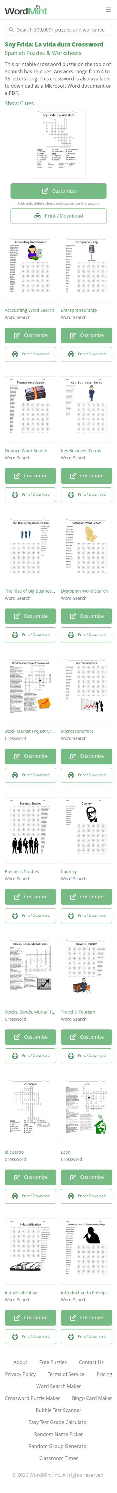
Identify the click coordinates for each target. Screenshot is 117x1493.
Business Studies (22, 871)
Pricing (104, 1374)
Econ (65, 1152)
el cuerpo (14, 1152)
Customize (63, 191)
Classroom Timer (58, 1458)
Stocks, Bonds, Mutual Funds (33, 1012)
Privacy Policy (20, 1374)
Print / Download (63, 215)
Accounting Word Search (29, 310)
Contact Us (91, 1362)
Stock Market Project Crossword (36, 731)
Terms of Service (66, 1374)
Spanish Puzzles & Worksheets (43, 52)
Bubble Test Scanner (59, 1410)
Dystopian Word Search (84, 591)
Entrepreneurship (79, 310)
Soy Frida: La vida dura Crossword (54, 44)
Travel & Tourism (78, 1012)
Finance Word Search (26, 450)
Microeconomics (77, 731)
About (20, 1362)
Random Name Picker (58, 1434)
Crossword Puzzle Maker (32, 1398)
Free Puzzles (53, 1362)
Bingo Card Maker (92, 1398)
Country (69, 871)
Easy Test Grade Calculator (58, 1422)
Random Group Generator (58, 1446)
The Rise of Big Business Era (33, 591)
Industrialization (21, 1292)
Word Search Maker (58, 1386)
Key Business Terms (81, 450)
